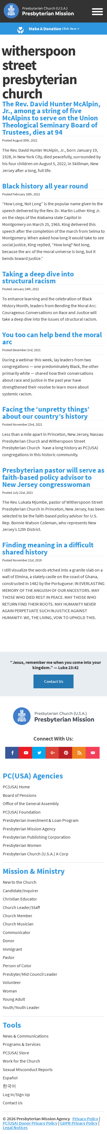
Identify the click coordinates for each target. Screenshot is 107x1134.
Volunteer (12, 982)
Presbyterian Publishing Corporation (37, 837)
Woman (10, 991)
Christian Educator (20, 899)
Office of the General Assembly (31, 803)
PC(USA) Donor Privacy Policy (30, 1123)
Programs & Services (22, 1044)
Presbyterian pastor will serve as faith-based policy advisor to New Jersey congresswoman (53, 477)
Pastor (9, 957)
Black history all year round (45, 186)
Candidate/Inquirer (20, 890)
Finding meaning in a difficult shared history (48, 548)
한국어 (9, 1086)
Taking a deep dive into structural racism (38, 277)
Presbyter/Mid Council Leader (30, 974)
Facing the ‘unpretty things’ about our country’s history (45, 413)
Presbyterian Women (22, 845)
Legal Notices (15, 1127)
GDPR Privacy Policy (78, 1123)
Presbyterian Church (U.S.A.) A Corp (35, 853)
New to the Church (19, 882)
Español (10, 1077)
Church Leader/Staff (21, 907)
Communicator (16, 932)
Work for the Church (21, 1061)
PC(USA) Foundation (22, 812)
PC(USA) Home (16, 786)
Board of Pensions (19, 795)
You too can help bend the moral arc (52, 338)
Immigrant (12, 949)
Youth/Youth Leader (21, 1007)
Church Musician (18, 924)
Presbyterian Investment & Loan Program (40, 820)
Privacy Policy (85, 1118)
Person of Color (17, 965)
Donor (9, 940)
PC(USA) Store (16, 1052)
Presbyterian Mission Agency (29, 828)
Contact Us (53, 681)
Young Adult (14, 999)
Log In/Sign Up (16, 1094)
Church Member (17, 915)
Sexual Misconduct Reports (28, 1069)
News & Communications (26, 1036)
